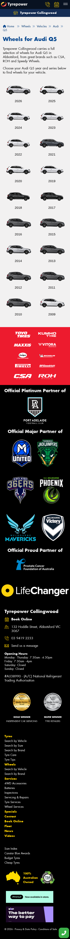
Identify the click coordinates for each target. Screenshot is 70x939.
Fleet (8, 826)
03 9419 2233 (22, 638)
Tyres (8, 736)
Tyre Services (12, 802)
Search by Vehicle (15, 741)
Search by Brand (14, 750)
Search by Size (13, 745)
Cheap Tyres (12, 863)
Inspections (11, 793)
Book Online (13, 821)
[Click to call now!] (47, 4)
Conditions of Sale (47, 929)
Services (10, 779)
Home (10, 26)
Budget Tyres (12, 858)
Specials (10, 811)
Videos (9, 836)
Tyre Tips (9, 760)
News (8, 831)
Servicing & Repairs (16, 797)
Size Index (10, 849)
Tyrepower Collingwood (38, 13)
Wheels (10, 764)
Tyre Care (10, 755)
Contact (10, 816)
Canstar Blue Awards (17, 853)
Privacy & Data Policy (25, 929)
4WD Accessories (15, 783)
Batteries (9, 788)
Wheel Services (14, 807)
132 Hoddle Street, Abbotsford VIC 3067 (35, 629)
